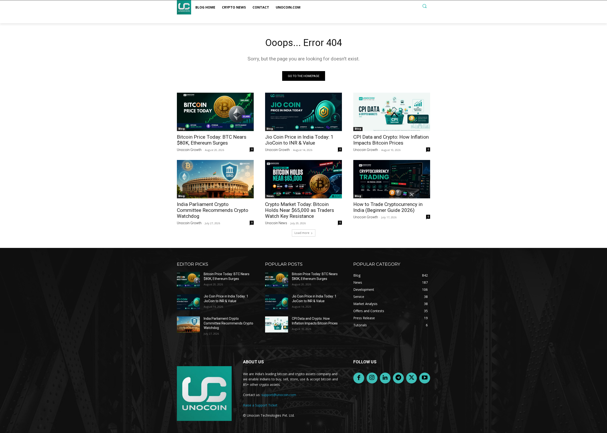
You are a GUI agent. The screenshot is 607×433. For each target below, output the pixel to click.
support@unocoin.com (278, 394)
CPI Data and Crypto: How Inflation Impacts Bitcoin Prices (391, 140)
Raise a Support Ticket (260, 405)
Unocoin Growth (189, 150)
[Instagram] (372, 378)
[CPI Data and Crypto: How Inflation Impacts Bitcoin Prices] (391, 112)
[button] (424, 6)
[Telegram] (398, 378)
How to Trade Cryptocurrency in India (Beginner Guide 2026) (388, 207)
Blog (181, 128)
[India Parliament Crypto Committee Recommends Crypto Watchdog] (215, 179)
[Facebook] (358, 378)
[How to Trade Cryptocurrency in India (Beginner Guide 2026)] (391, 179)
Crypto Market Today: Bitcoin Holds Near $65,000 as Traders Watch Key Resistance (299, 210)
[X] (411, 378)
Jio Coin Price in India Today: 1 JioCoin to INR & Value (299, 140)
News (270, 196)
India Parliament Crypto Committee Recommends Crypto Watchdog (212, 210)
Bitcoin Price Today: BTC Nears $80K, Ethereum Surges (211, 140)
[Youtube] (424, 378)
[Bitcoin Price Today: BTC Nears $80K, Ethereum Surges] (215, 112)
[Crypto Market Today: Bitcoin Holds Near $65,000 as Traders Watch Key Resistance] (303, 179)
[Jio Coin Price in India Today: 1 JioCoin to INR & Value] (303, 112)
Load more (301, 233)
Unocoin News (276, 223)
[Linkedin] (385, 378)
